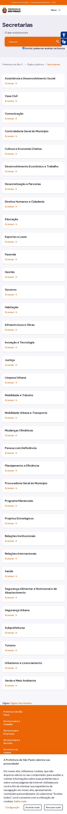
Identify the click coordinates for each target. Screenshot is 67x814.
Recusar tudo (53, 807)
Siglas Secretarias (21, 703)
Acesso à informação (20, 2)
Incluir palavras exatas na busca (45, 48)
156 (54, 2)
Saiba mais (20, 801)
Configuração (12, 807)
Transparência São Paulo (40, 2)
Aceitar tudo (33, 807)
